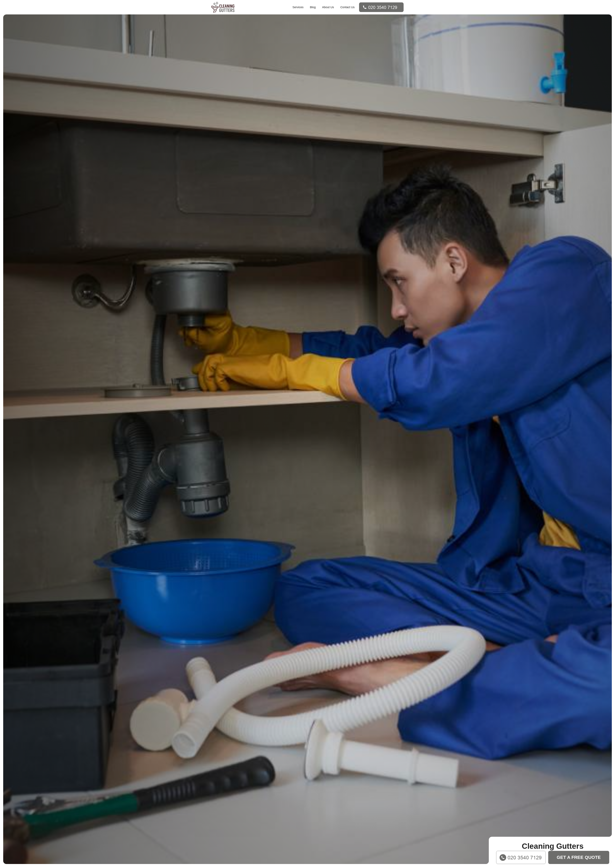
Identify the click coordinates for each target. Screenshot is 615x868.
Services (297, 7)
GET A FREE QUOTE (579, 857)
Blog (313, 7)
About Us (328, 7)
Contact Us (347, 7)
